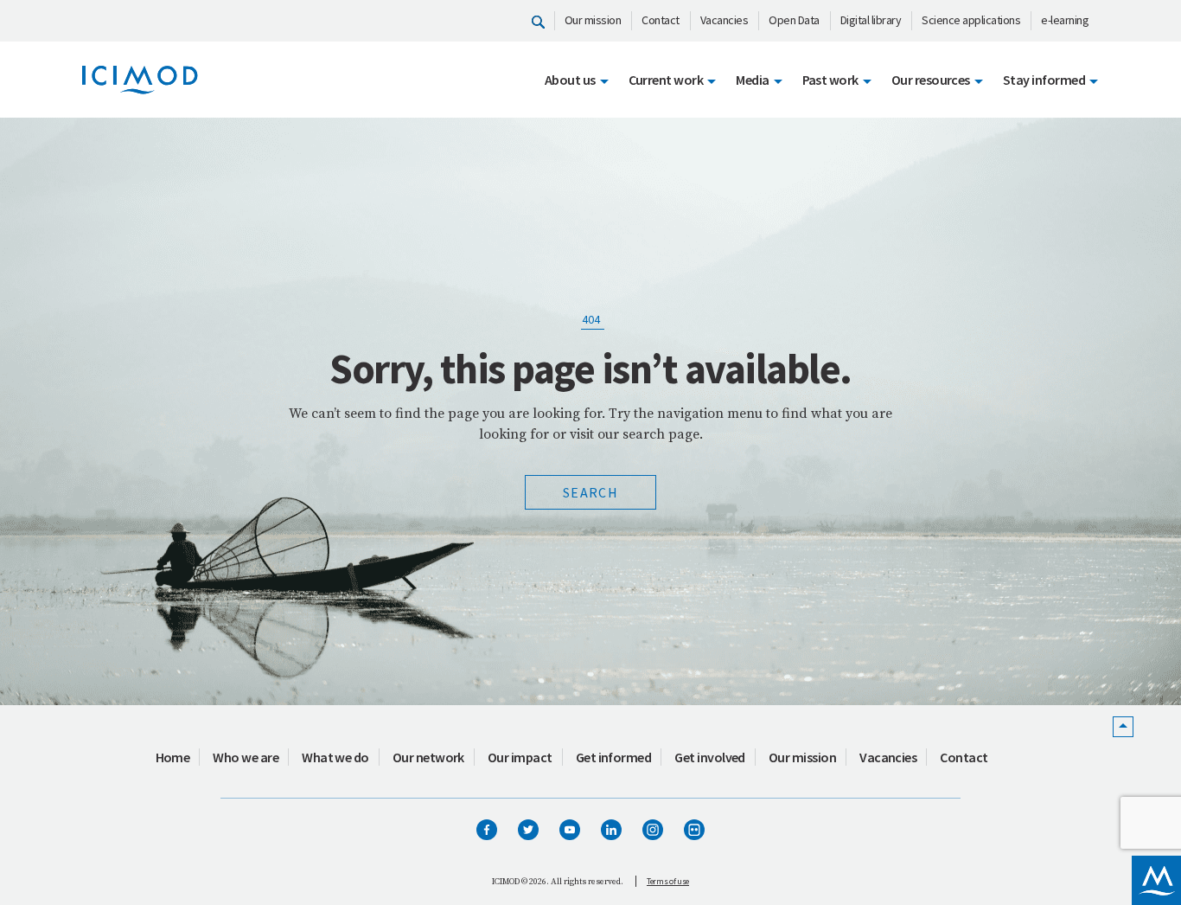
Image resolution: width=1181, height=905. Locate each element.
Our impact (520, 757)
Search (590, 492)
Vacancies (724, 20)
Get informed (614, 757)
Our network (428, 757)
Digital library (871, 20)
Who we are (245, 757)
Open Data (794, 20)
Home (173, 757)
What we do (335, 757)
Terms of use (668, 881)
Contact (661, 20)
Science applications (971, 20)
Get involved (709, 757)
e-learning (1064, 20)
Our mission (593, 20)
